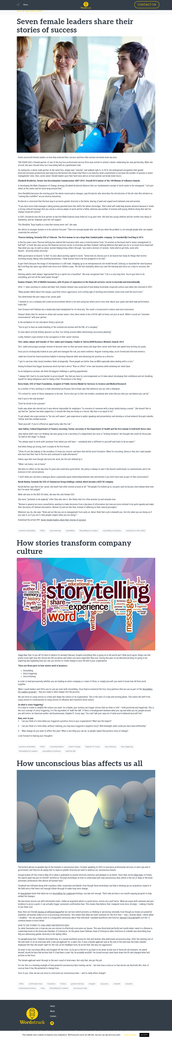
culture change (74, 747)
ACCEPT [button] (144, 1035)
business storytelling (27, 531)
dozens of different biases (49, 912)
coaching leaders (56, 747)
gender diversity (77, 984)
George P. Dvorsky (127, 917)
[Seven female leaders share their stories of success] (86, 94)
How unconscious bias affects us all (80, 763)
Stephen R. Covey (92, 747)
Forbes (63, 984)
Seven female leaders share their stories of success (75, 26)
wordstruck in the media (135, 531)
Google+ (92, 984)
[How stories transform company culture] (86, 604)
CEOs (42, 531)
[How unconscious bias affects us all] (86, 816)
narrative (128, 984)
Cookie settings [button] (130, 1035)
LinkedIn (116, 984)
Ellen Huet (138, 875)
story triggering (127, 747)
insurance (104, 984)
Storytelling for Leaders (88, 531)
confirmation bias (35, 984)
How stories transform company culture (74, 547)
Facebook (51, 984)
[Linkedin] (52, 1023)
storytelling (70, 531)
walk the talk (70, 751)
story (43, 988)
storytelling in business (112, 531)
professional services (27, 988)
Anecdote (25, 893)
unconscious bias (80, 988)
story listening (55, 531)
